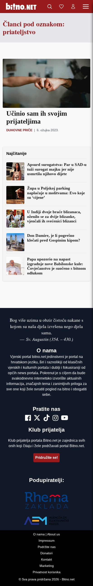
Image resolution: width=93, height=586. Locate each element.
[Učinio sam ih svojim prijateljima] (46, 83)
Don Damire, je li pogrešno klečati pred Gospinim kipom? (53, 237)
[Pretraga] (49, 6)
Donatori (46, 553)
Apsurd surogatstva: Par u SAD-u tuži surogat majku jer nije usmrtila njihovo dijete (56, 169)
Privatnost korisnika (46, 572)
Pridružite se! (46, 457)
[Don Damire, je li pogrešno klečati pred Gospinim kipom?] (15, 242)
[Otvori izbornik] (85, 6)
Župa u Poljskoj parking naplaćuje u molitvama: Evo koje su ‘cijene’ (56, 193)
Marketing (47, 566)
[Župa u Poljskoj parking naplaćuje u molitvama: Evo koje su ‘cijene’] (15, 195)
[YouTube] (64, 418)
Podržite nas (47, 547)
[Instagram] (55, 418)
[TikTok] (46, 418)
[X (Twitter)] (37, 418)
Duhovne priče (19, 130)
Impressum (47, 540)
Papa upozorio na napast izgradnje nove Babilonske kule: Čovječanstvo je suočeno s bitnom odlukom (56, 266)
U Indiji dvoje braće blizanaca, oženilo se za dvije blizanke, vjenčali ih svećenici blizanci (54, 216)
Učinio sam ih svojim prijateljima (36, 117)
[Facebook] (28, 418)
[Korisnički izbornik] (73, 6)
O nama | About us (46, 534)
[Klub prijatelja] (61, 6)
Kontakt (46, 559)
